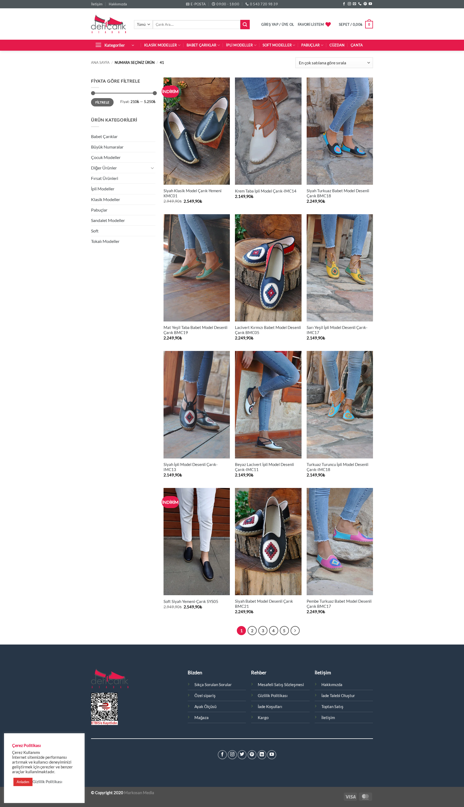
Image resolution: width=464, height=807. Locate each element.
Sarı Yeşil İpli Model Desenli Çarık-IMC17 (337, 330)
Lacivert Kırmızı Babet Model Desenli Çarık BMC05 (268, 330)
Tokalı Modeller (105, 241)
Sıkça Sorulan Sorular (213, 684)
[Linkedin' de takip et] (262, 754)
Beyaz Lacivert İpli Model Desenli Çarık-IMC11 (264, 467)
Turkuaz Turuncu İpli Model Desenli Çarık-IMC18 (337, 467)
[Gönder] (245, 24)
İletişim (97, 4)
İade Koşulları (270, 706)
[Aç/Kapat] (152, 168)
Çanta (357, 45)
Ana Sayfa (100, 62)
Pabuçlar (310, 45)
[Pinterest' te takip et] (365, 4)
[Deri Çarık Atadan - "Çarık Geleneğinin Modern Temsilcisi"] (108, 24)
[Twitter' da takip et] (242, 754)
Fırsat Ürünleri (104, 178)
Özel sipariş (205, 695)
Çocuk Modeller (106, 157)
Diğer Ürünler (104, 167)
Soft (95, 230)
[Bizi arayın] (359, 4)
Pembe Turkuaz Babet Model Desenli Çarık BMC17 (339, 604)
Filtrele (102, 102)
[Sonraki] (295, 630)
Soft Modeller (277, 45)
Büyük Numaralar (107, 146)
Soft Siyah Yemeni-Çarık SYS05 (191, 601)
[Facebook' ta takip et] (344, 4)
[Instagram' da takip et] (349, 4)
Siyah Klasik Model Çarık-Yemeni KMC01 (193, 193)
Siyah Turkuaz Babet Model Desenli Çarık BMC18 (338, 193)
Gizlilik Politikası (273, 695)
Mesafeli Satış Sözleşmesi (281, 684)
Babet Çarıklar (201, 45)
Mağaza (201, 717)
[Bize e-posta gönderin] (354, 4)
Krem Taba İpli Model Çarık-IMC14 (265, 191)
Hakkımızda (118, 4)
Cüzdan (337, 45)
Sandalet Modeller (108, 220)
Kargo (263, 717)
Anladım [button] (23, 782)
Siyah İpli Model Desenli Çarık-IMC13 (191, 467)
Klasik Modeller (160, 45)
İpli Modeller (239, 45)
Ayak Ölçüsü (205, 706)
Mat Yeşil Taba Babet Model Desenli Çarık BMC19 (195, 330)
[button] (277, 24)
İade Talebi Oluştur (338, 695)
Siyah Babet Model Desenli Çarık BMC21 (264, 604)
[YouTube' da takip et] (370, 4)
